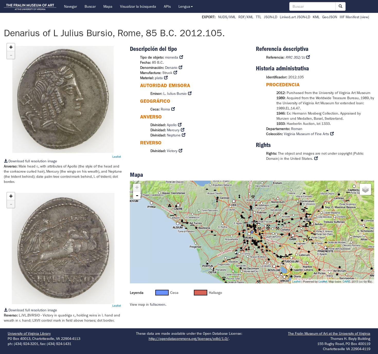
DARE (346, 281)
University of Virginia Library (29, 333)
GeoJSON (329, 17)
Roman (296, 128)
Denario (171, 67)
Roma (165, 109)
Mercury (173, 130)
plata (159, 78)
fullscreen (157, 304)
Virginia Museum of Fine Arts (306, 134)
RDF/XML (245, 17)
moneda (171, 57)
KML (316, 17)
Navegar (70, 6)
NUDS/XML (227, 17)
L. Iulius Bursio (175, 93)
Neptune (174, 135)
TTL (258, 17)
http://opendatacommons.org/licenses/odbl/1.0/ (189, 338)
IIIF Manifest (349, 17)
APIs (167, 6)
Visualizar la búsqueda (138, 6)
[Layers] (365, 189)
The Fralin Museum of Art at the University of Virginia (329, 333)
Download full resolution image (32, 161)
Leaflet (116, 156)
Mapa (107, 6)
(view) (364, 17)
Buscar (90, 6)
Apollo (172, 125)
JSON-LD (270, 17)
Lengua (184, 6)
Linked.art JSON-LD (295, 17)
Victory (172, 150)
